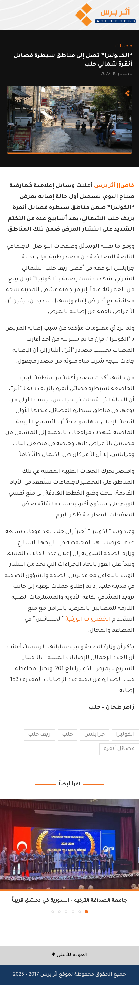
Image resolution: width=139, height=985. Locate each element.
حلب (67, 735)
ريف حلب (39, 735)
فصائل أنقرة (119, 749)
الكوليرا (125, 735)
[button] (5, 855)
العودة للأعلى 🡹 (70, 955)
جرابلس (94, 735)
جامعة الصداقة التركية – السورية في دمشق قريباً (69, 901)
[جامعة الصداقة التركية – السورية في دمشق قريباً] (69, 845)
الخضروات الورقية (88, 619)
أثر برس (105, 186)
